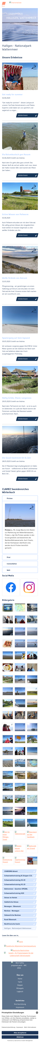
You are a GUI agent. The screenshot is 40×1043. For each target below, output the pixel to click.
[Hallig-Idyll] (32, 703)
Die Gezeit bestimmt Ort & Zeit (16, 458)
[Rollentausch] (20, 619)
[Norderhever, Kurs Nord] (20, 631)
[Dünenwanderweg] (20, 775)
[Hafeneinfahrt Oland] (8, 691)
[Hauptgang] (32, 715)
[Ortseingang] (20, 739)
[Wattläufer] (32, 751)
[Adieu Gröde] (20, 679)
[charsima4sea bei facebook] (11, 587)
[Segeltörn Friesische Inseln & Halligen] (20, 608)
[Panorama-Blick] (8, 775)
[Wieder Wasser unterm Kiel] (20, 849)
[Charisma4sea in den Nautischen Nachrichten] (20, 950)
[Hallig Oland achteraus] (20, 703)
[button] (20, 498)
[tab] (20, 498)
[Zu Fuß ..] (8, 849)
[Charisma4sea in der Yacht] (20, 941)
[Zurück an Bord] (20, 751)
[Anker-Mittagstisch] (32, 655)
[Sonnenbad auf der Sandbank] (32, 631)
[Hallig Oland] (32, 691)
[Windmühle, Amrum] (8, 799)
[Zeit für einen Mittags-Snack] (8, 836)
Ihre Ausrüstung (20, 1004)
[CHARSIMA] (32, 787)
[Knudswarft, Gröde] (8, 679)
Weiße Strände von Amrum (14, 278)
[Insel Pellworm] (32, 799)
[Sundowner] (8, 787)
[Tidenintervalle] (20, 835)
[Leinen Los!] (32, 608)
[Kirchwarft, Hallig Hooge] (32, 739)
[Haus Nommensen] (8, 703)
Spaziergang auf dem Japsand (16, 338)
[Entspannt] (8, 715)
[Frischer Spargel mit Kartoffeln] (8, 667)
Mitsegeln (20, 988)
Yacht (20, 982)
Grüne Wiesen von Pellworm (15, 214)
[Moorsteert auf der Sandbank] (32, 835)
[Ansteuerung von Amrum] (20, 763)
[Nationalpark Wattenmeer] (8, 608)
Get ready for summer (12, 94)
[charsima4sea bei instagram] (29, 587)
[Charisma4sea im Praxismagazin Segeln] (20, 954)
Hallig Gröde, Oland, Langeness (16, 398)
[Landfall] (8, 739)
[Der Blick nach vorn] (8, 727)
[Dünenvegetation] (32, 775)
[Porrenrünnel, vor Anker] (8, 631)
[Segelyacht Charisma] (19, 965)
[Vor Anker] (32, 823)
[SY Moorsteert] (32, 727)
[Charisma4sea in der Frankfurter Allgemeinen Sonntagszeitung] (20, 945)
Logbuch (20, 991)
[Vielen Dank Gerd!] (32, 861)
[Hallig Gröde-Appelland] (8, 655)
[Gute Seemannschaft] (20, 655)
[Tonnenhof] (20, 799)
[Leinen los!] (20, 823)
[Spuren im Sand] (8, 763)
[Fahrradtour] (32, 811)
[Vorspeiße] (20, 715)
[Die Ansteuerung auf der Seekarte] (32, 763)
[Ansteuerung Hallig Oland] (32, 679)
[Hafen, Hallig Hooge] (8, 751)
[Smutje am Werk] (8, 643)
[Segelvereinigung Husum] (20, 861)
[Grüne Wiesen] (8, 823)
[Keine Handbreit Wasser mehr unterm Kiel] (20, 691)
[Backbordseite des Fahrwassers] (20, 643)
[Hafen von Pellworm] (8, 811)
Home (20, 979)
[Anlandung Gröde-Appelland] (20, 667)
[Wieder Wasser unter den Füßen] (8, 619)
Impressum (20, 1007)
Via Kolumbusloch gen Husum (16, 154)
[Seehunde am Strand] (32, 849)
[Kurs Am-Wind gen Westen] (32, 619)
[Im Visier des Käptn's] (20, 727)
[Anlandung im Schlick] (32, 667)
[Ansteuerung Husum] (8, 861)
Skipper (20, 985)
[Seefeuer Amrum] (20, 787)
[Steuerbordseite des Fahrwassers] (32, 643)
